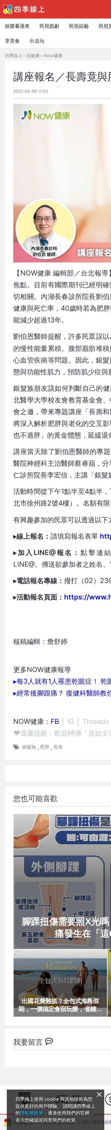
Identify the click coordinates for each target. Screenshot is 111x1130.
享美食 (12, 41)
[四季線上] (24, 9)
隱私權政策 (31, 1113)
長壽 (58, 747)
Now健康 (53, 55)
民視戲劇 (49, 26)
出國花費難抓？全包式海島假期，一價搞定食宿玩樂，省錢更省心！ (60, 1005)
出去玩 (37, 41)
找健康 (33, 55)
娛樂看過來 (17, 26)
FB (55, 721)
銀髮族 (29, 747)
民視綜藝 (79, 26)
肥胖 (44, 747)
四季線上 (13, 55)
